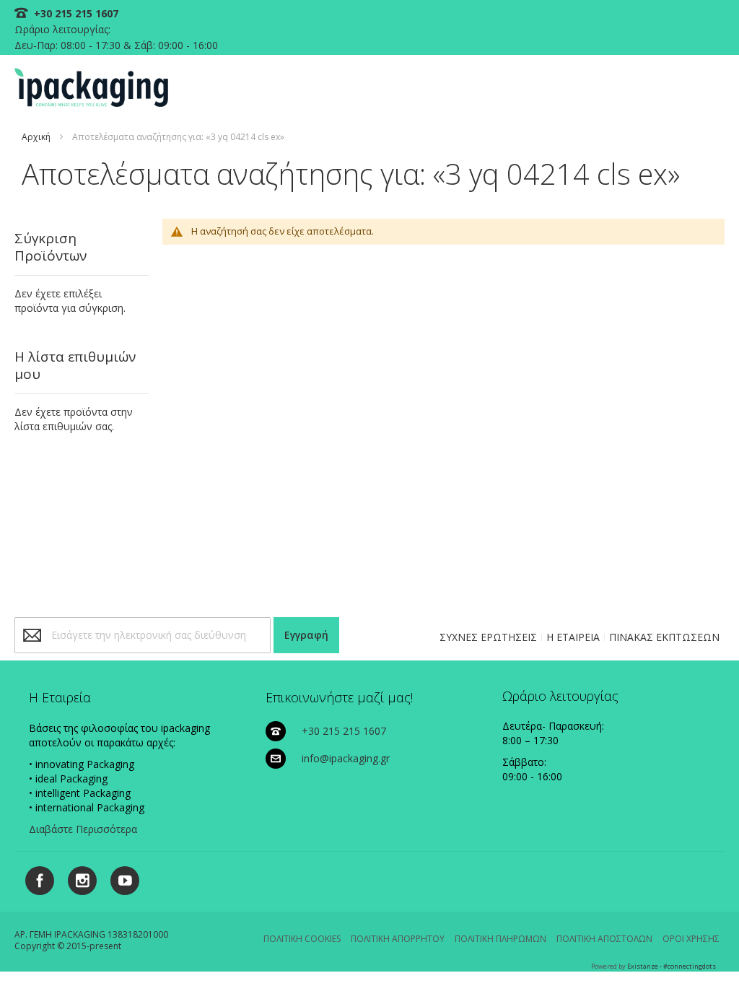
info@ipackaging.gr (346, 758)
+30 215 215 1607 (74, 13)
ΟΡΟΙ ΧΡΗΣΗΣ (691, 939)
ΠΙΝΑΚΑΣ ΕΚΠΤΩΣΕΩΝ (664, 637)
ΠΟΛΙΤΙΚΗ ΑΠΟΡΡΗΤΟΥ (398, 939)
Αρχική (36, 137)
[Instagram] (77, 878)
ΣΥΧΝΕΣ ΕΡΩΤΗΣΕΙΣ (488, 637)
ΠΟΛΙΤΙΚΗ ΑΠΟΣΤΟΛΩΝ (604, 939)
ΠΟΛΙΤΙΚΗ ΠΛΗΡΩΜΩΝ (500, 939)
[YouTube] (119, 878)
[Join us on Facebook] (35, 878)
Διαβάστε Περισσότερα (83, 829)
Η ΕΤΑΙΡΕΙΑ (573, 637)
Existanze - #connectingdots (671, 966)
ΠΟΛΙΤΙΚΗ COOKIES (302, 939)
